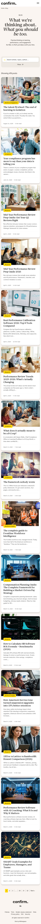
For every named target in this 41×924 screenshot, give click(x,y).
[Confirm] (8, 3)
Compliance (8, 154)
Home (2, 8)
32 (27, 891)
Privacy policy (15, 914)
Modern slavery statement (24, 912)
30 (20, 891)
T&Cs (12, 912)
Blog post (7, 210)
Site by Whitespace (20, 921)
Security (27, 914)
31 (23, 891)
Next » (33, 891)
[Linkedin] (20, 905)
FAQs (34, 912)
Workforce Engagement (11, 103)
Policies (7, 912)
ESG (22, 914)
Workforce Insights (10, 526)
